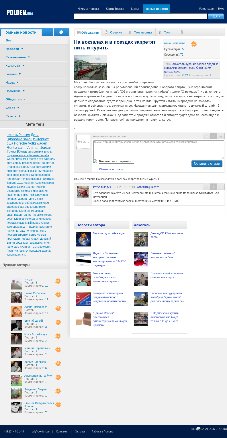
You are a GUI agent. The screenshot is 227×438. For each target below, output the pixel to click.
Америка (40, 182)
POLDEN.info (20, 12)
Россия (24, 135)
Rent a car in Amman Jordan (29, 147)
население (13, 194)
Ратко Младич (102, 187)
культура (12, 254)
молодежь (35, 250)
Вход (221, 8)
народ (36, 222)
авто (9, 162)
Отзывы (80, 431)
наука (19, 166)
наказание (45, 226)
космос (45, 222)
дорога (22, 198)
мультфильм (41, 202)
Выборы (35, 178)
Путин (42, 170)
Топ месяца (143, 32)
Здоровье (15, 139)
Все (9, 40)
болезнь (40, 230)
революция (14, 218)
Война (29, 202)
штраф (20, 230)
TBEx (193, 428)
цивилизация (15, 214)
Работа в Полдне (102, 431)
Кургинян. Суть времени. (35, 246)
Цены (135, 8)
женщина (12, 210)
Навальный (24, 222)
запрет (28, 214)
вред (19, 242)
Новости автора (90, 225)
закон (27, 139)
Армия (41, 206)
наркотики (27, 194)
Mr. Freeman (30, 158)
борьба (46, 218)
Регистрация (207, 8)
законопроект (15, 202)
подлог (33, 226)
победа (25, 238)
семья (50, 182)
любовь (25, 190)
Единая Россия (35, 186)
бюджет (11, 186)
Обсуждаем (90, 32)
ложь (19, 226)
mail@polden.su (40, 431)
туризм (31, 198)
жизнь (22, 254)
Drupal (11, 166)
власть (12, 135)
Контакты (62, 431)
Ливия (10, 250)
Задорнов (13, 206)
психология (42, 242)
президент (13, 238)
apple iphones (21, 174)
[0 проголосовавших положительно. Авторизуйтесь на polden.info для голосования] (206, 187)
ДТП (26, 226)
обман (37, 162)
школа (21, 186)
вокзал (182, 67)
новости (12, 234)
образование (39, 190)
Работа (46, 178)
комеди (11, 226)
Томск (11, 151)
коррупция (41, 194)
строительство (27, 234)
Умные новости (157, 8)
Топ (167, 32)
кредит (35, 238)
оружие (26, 218)
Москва (41, 234)
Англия (11, 230)
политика (29, 166)
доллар (46, 250)
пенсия (30, 230)
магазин (36, 218)
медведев (37, 210)
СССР (21, 182)
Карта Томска (115, 8)
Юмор (22, 151)
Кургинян (25, 210)
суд (41, 158)
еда (22, 206)
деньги (17, 162)
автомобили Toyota (40, 151)
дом (16, 246)
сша (10, 143)
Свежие (116, 32)
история (27, 162)
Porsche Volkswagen (30, 143)
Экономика (13, 190)
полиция (12, 198)
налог (10, 246)
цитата (155, 187)
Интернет (41, 139)
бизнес (29, 182)
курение (36, 174)
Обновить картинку (111, 169)
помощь (12, 222)
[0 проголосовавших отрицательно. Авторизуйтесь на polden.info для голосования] (220, 187)
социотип (48, 162)
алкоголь (49, 158)
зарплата (29, 242)
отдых (33, 170)
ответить (143, 187)
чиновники (21, 250)
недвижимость (42, 214)
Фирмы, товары (88, 8)
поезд (191, 67)
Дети (35, 135)
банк (40, 198)
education (31, 206)
